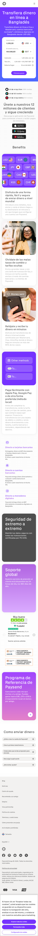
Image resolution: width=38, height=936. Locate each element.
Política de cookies (8, 812)
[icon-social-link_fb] (3, 855)
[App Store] (19, 126)
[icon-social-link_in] (9, 855)
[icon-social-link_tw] (26, 855)
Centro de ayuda (7, 791)
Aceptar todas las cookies (19, 921)
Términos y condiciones (10, 817)
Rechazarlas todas (19, 927)
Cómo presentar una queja (11, 822)
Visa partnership (7, 807)
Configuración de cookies (19, 932)
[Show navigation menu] (34, 4)
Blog (3, 781)
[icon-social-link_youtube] (15, 855)
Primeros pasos (19, 73)
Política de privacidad (9, 868)
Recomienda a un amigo (10, 796)
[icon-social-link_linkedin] (20, 855)
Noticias (5, 786)
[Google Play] (19, 131)
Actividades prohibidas (10, 828)
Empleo (4, 802)
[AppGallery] (19, 137)
